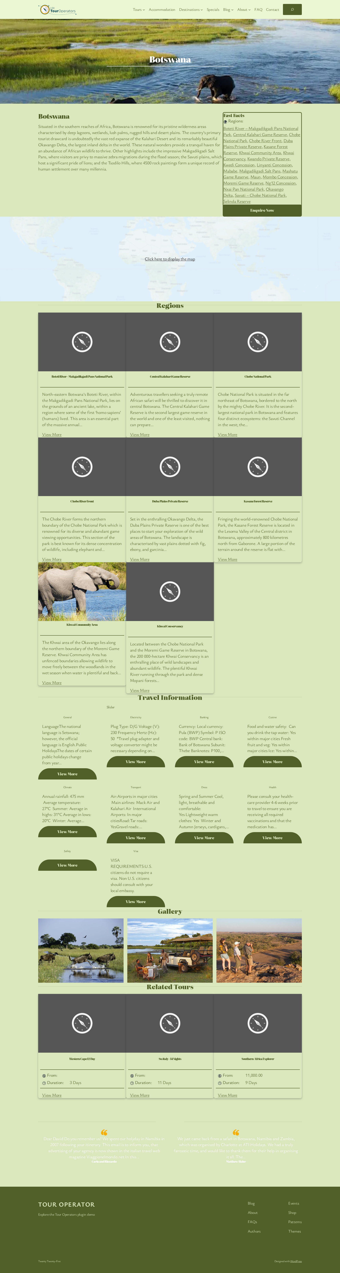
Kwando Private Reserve (268, 158)
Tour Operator (66, 1204)
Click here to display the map (170, 259)
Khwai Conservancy (170, 626)
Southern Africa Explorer (258, 1059)
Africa (85, 108)
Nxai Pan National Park (243, 189)
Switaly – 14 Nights (170, 1059)
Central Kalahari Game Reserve (260, 134)
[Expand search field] (292, 9)
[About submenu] (249, 9)
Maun (255, 177)
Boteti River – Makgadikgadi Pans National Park (82, 376)
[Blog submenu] (232, 9)
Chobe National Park (258, 376)
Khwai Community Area (260, 152)
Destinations (64, 108)
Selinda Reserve (236, 201)
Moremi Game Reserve (243, 183)
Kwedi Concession (239, 165)
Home (43, 108)
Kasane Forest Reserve (258, 501)
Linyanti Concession (274, 165)
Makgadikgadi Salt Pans (259, 171)
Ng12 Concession (280, 183)
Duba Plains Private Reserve (258, 143)
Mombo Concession (280, 177)
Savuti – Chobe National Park (260, 195)
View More (52, 434)
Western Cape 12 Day (82, 1059)
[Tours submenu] (144, 9)
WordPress (296, 1261)
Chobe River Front (265, 140)
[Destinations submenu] (201, 9)
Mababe (230, 171)
